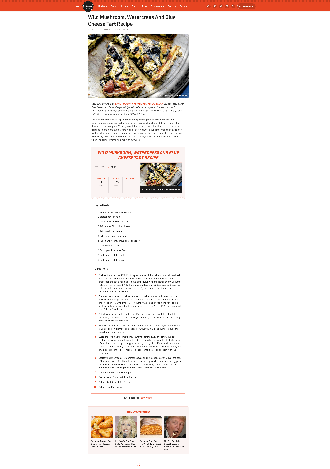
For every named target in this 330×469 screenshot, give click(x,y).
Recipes (102, 6)
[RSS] (233, 6)
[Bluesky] (221, 6)
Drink (144, 6)
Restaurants (157, 6)
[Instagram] (208, 6)
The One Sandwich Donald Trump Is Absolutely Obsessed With (174, 445)
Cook (113, 6)
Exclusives (185, 6)
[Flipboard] (215, 6)
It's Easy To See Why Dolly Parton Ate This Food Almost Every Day (125, 444)
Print (113, 167)
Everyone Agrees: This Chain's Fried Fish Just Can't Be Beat (101, 444)
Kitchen (124, 6)
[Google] (227, 6)
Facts (135, 6)
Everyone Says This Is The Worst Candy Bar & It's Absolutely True (150, 444)
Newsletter (248, 6)
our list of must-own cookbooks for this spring (138, 103)
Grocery (172, 6)
